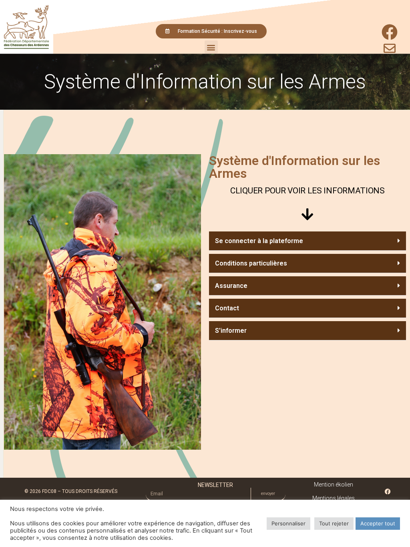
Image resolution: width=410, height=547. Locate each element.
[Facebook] (388, 491)
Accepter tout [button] (377, 523)
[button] (211, 47)
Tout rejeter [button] (334, 523)
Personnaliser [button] (288, 523)
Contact (227, 308)
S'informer (231, 330)
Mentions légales (333, 498)
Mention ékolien (333, 484)
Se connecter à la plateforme (259, 241)
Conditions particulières (251, 263)
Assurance (231, 286)
